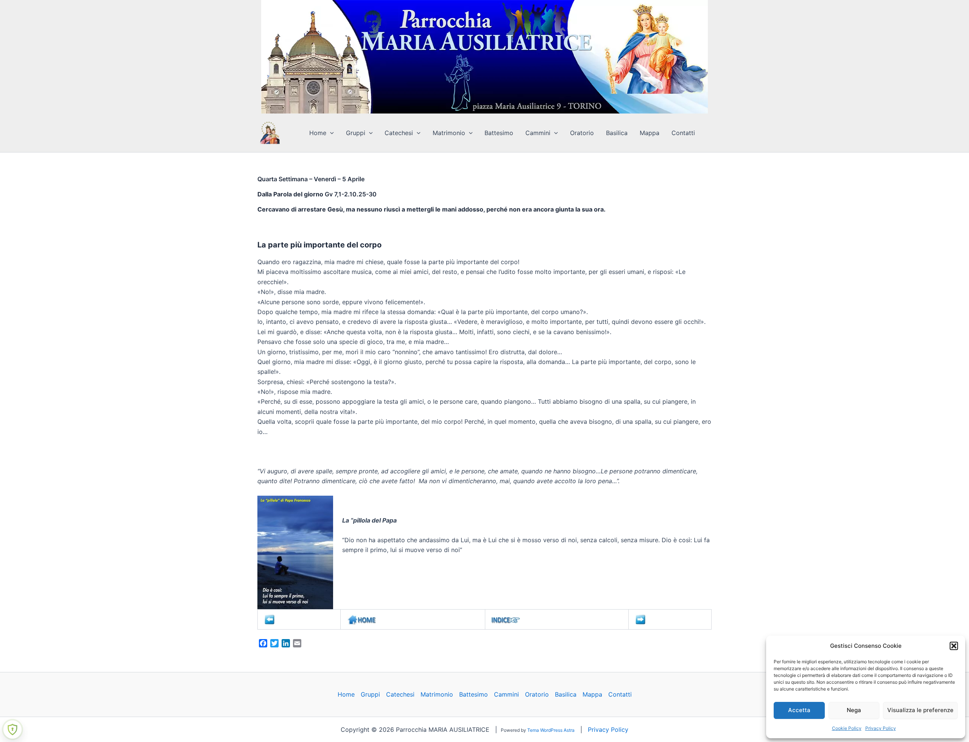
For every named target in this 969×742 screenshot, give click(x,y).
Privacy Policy (880, 728)
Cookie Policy (847, 728)
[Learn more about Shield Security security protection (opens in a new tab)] (12, 729)
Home (317, 133)
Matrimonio (449, 133)
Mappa (649, 133)
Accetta (799, 710)
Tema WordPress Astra (551, 730)
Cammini (537, 133)
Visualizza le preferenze (920, 710)
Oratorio (582, 133)
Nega (854, 710)
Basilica (617, 133)
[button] (954, 646)
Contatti (683, 133)
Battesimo (498, 133)
